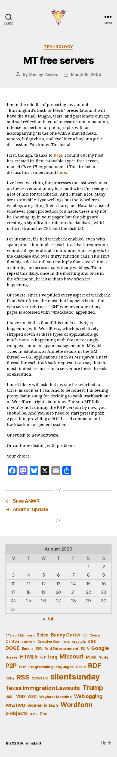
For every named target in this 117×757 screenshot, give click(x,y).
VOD (20, 696)
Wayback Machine (55, 696)
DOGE (12, 648)
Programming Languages (51, 667)
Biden (42, 635)
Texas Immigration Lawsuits (42, 688)
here (61, 172)
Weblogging (88, 696)
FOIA (85, 649)
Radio (81, 667)
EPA (39, 649)
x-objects (16, 713)
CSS (92, 641)
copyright (28, 642)
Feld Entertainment (61, 648)
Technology (58, 46)
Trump (92, 688)
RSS (23, 677)
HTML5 (29, 657)
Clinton (12, 641)
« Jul (48, 619)
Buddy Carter (66, 635)
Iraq (52, 657)
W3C (32, 696)
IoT (43, 657)
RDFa (9, 678)
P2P (11, 666)
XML (33, 714)
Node (103, 657)
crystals (79, 641)
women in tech (42, 705)
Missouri (72, 656)
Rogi (58, 155)
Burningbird (30, 743)
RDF (94, 666)
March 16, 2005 (86, 74)
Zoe (43, 713)
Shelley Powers (43, 74)
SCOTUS (40, 678)
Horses (11, 657)
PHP (22, 667)
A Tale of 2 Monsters (19, 635)
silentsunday (75, 676)
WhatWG (15, 705)
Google (100, 648)
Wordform (76, 705)
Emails (27, 649)
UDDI (9, 697)
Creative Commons (54, 641)
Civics (95, 635)
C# (85, 635)
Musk (91, 657)
